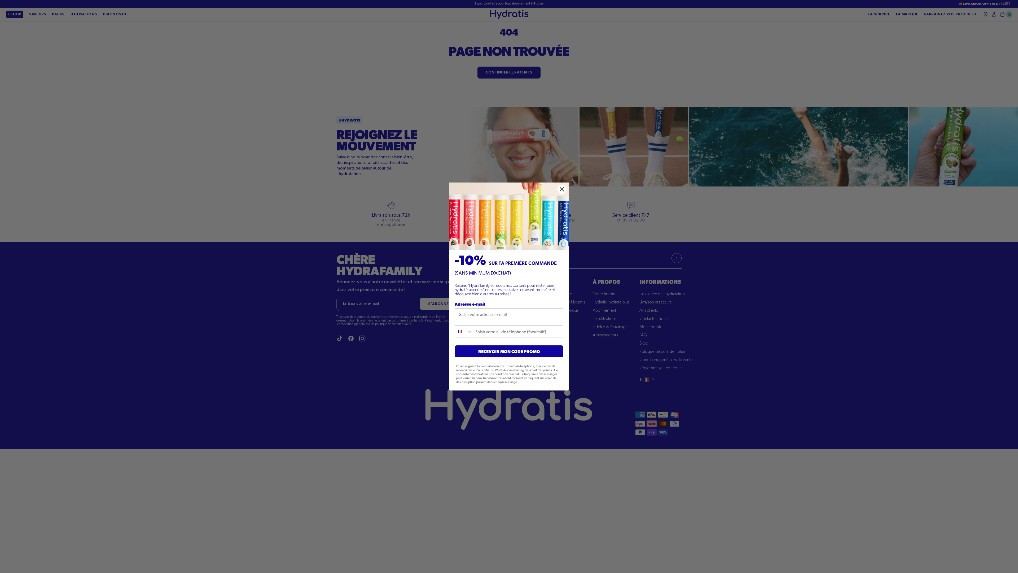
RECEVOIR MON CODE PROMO (509, 351)
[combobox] (464, 331)
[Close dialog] (562, 189)
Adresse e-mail (470, 304)
